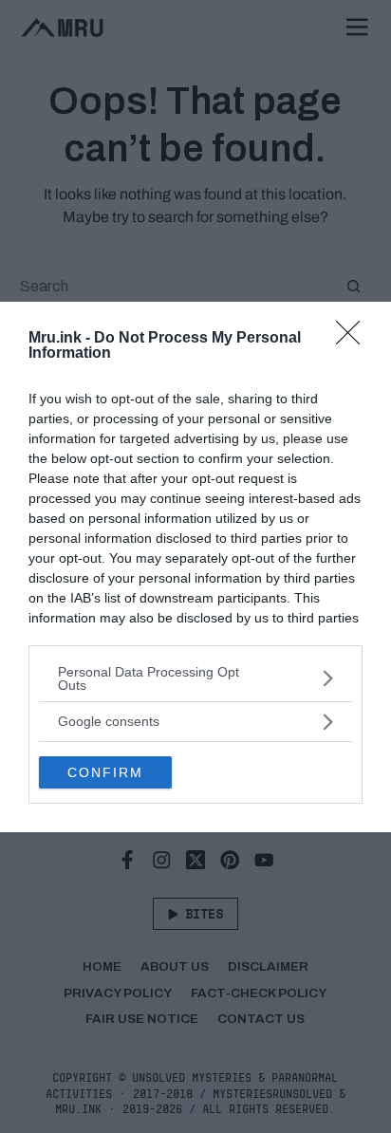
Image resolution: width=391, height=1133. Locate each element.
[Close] (354, 339)
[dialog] (195, 567)
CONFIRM (105, 772)
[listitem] (195, 678)
